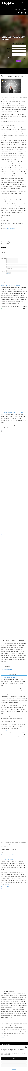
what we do (20, 70)
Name (2, 264)
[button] (26, 1047)
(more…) (7, 884)
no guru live (20, 72)
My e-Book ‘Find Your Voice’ (7, 731)
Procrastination (14, 855)
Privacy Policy (14, 1069)
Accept (14, 1058)
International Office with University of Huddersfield (12, 412)
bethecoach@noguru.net (10, 228)
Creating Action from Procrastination (9, 677)
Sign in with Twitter (8, 254)
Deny (14, 1062)
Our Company (7, 1044)
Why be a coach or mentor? (7, 859)
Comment (3, 258)
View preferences (14, 1065)
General (2, 246)
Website (3, 271)
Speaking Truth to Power (6, 887)
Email (2, 267)
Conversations (4, 855)
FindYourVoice (6, 856)
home (7, 70)
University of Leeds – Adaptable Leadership (11, 285)
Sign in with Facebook (20, 254)
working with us (7, 72)
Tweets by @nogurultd (6, 669)
